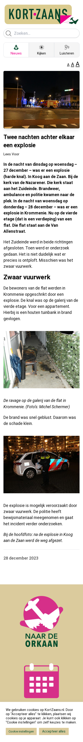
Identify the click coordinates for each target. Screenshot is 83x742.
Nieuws (16, 53)
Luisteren (67, 53)
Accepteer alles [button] (53, 731)
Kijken (41, 53)
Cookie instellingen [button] (21, 731)
